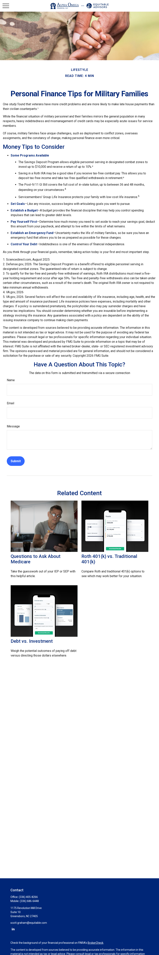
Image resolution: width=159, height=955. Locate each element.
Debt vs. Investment (32, 641)
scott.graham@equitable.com (28, 922)
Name (11, 380)
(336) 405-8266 (28, 896)
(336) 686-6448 (29, 901)
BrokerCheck (95, 942)
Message (13, 426)
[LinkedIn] (13, 929)
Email (10, 403)
